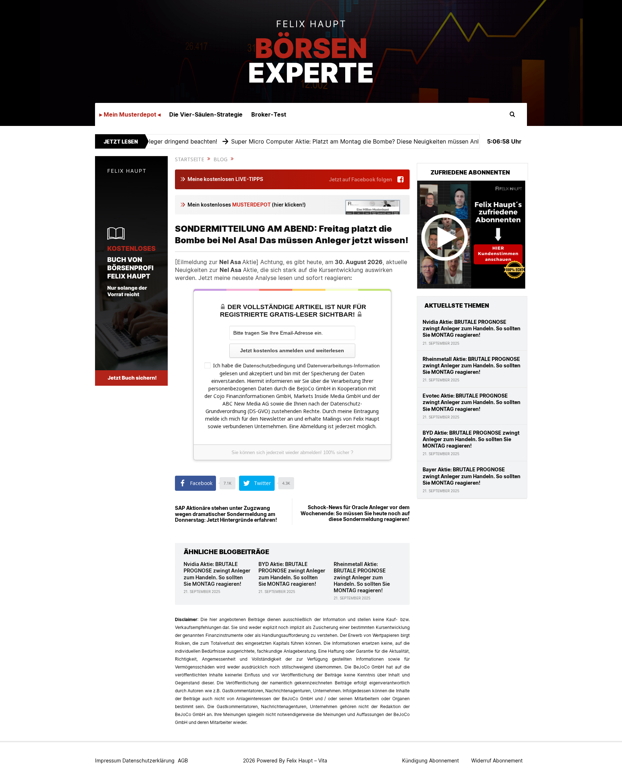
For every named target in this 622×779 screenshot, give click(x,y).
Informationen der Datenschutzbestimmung (347, 448)
